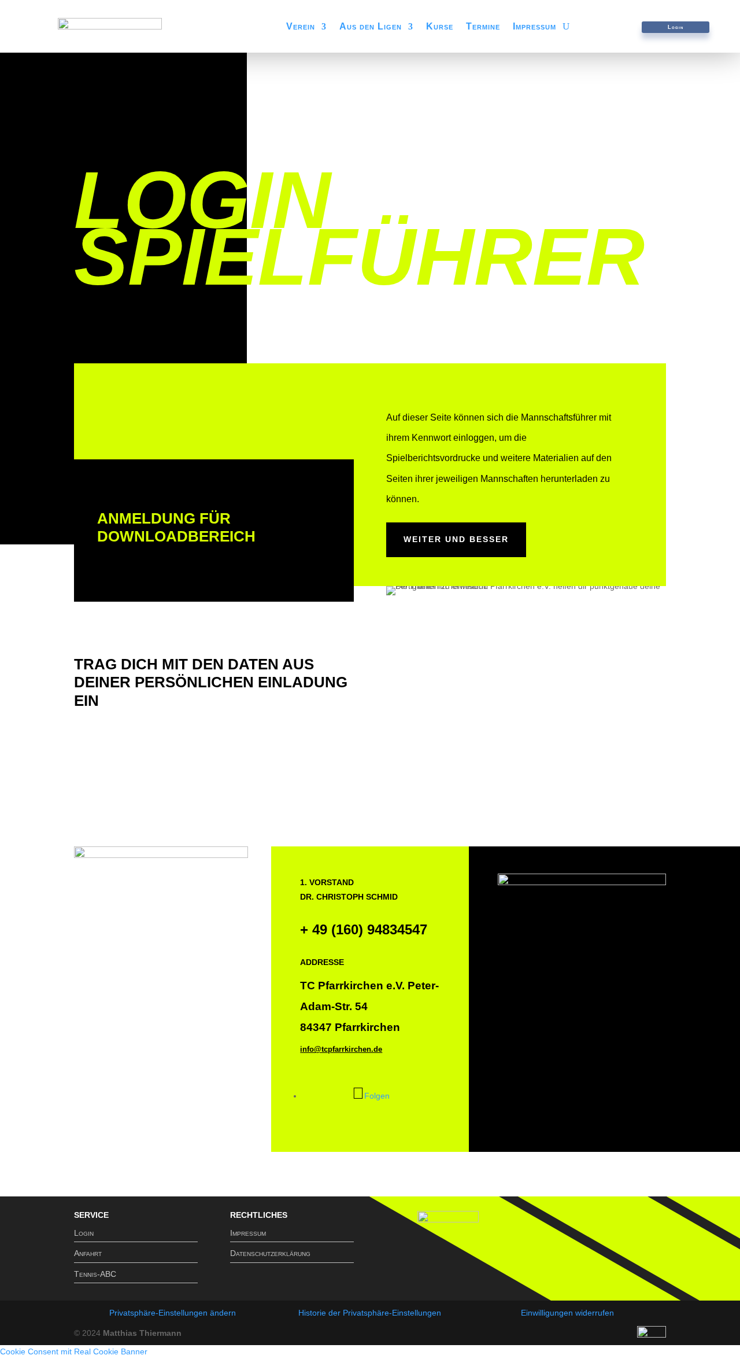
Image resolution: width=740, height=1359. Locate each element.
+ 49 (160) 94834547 (363, 929)
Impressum (534, 27)
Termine (483, 27)
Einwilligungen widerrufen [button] (567, 1312)
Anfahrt (88, 1253)
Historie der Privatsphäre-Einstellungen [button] (369, 1312)
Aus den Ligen (370, 27)
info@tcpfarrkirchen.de (341, 1049)
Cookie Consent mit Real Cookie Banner (73, 1351)
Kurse (439, 27)
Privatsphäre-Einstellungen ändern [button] (172, 1312)
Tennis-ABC (95, 1274)
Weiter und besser (456, 539)
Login (675, 27)
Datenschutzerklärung (270, 1253)
